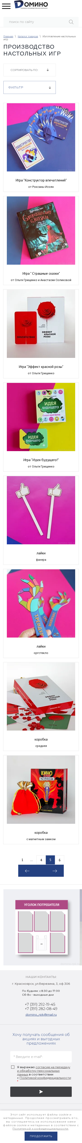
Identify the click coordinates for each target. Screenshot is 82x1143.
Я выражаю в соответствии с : (44, 1074)
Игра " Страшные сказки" (41, 273)
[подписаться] (41, 1092)
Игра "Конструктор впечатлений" (41, 180)
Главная (8, 36)
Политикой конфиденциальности (45, 1078)
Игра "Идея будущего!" (41, 460)
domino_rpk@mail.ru (41, 1014)
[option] (41, 927)
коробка (41, 739)
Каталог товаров (28, 36)
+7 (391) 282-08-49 (41, 1009)
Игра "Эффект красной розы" (41, 366)
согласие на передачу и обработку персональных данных (43, 1070)
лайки (41, 553)
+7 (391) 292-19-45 (40, 1004)
